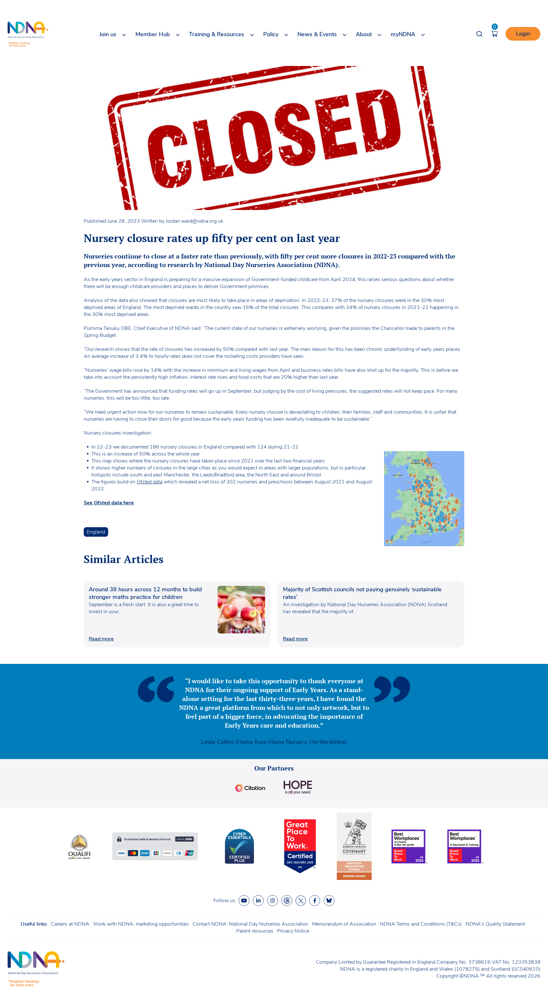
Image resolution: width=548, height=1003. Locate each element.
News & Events (317, 34)
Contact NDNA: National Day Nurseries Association (250, 924)
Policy (270, 34)
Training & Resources (216, 34)
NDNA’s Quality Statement (495, 924)
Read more (101, 638)
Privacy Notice (293, 931)
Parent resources (254, 931)
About (364, 34)
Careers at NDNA (70, 924)
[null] (286, 900)
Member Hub (152, 34)
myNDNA (403, 34)
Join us (107, 34)
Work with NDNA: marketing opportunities (141, 924)
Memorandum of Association (344, 924)
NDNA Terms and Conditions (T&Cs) (421, 924)
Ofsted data (149, 481)
